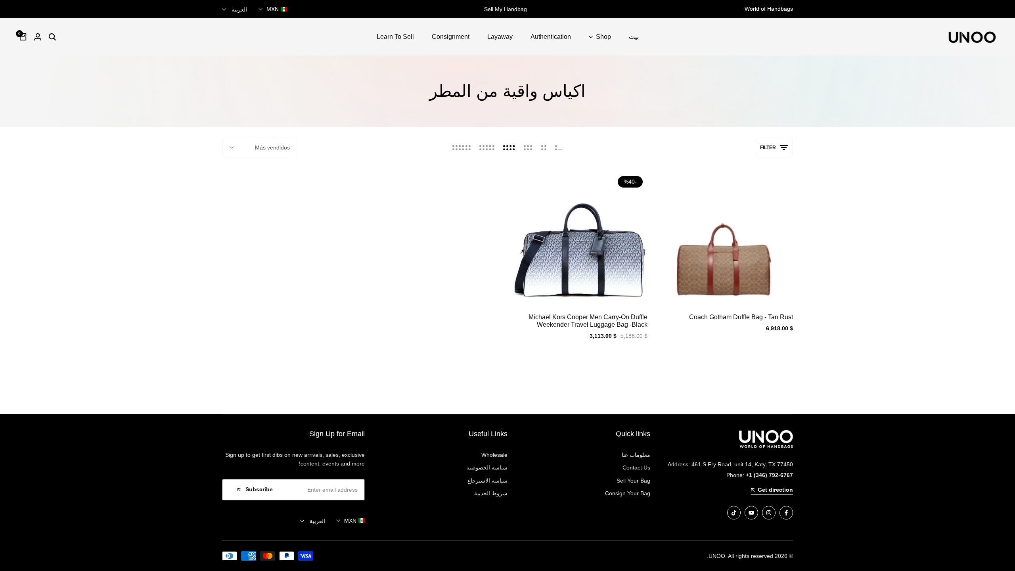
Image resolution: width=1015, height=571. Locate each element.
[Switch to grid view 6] (461, 147)
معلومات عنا (636, 455)
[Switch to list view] (559, 147)
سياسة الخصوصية (487, 467)
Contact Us (636, 467)
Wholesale (494, 455)
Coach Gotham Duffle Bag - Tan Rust (741, 317)
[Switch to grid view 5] (486, 147)
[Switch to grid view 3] (528, 147)
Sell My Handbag (507, 9)
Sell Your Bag (633, 480)
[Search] (52, 36)
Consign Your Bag (627, 493)
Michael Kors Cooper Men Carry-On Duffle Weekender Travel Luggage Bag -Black (588, 321)
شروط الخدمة (491, 493)
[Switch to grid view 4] (509, 147)
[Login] (37, 36)
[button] (726, 290)
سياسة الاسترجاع (487, 480)
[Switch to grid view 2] (543, 147)
